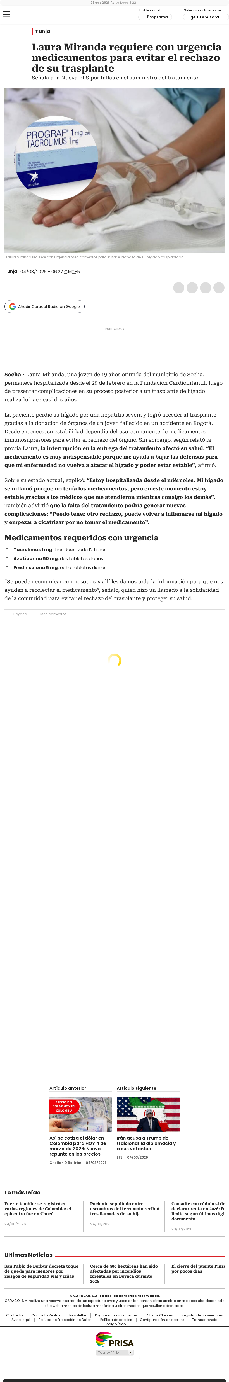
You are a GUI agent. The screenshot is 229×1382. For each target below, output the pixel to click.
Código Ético (115, 1324)
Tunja (42, 31)
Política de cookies (116, 1320)
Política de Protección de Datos (65, 1320)
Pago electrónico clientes (116, 1315)
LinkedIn (205, 287)
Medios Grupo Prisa (115, 1352)
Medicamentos (53, 614)
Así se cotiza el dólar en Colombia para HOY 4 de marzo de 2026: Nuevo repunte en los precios (77, 1146)
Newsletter (77, 1315)
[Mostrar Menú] (6, 14)
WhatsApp (219, 287)
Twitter (192, 287)
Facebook (178, 287)
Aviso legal (20, 1320)
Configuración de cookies (162, 1320)
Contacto (14, 1315)
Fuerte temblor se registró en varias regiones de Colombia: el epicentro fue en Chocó (37, 1208)
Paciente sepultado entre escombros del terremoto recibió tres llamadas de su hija (124, 1208)
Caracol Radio (26, 14)
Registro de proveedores (202, 1315)
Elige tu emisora (202, 17)
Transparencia (205, 1320)
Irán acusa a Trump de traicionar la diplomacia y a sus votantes (146, 1143)
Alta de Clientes (159, 1315)
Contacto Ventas (46, 1315)
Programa (157, 17)
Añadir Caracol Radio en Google (49, 306)
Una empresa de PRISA (114, 1339)
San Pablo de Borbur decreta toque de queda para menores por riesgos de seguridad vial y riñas (41, 1271)
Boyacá (20, 614)
